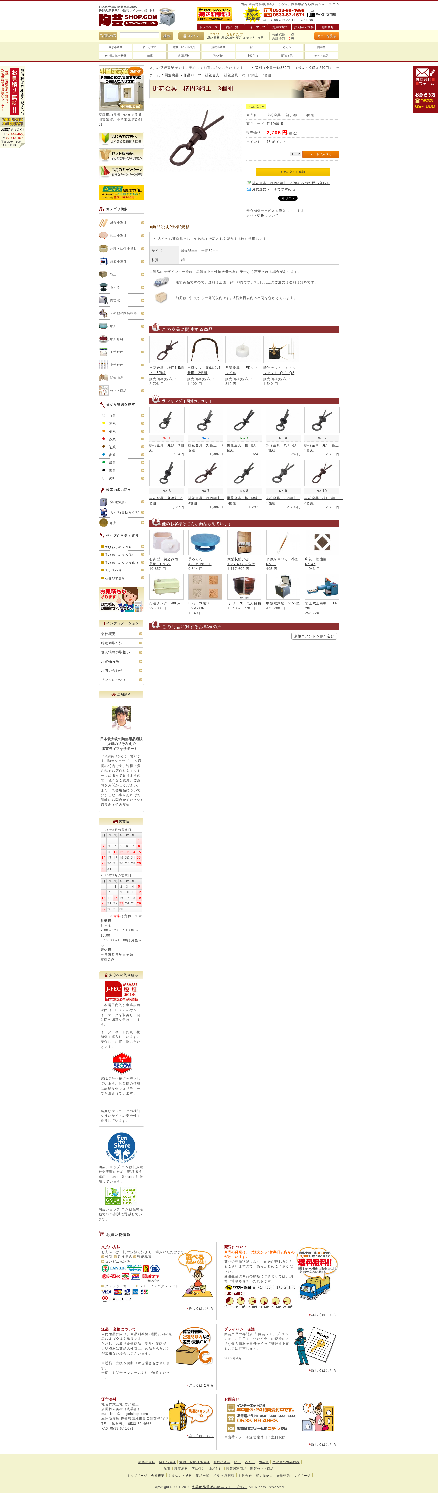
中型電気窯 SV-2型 (283, 603)
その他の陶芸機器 (115, 55)
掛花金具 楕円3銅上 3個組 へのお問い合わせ (291, 183)
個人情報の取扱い (115, 652)
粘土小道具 (150, 47)
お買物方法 (110, 661)
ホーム (154, 75)
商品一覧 (202, 1475)
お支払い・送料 (180, 1475)
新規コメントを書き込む (314, 636)
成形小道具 (115, 47)
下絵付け (218, 55)
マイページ (302, 1475)
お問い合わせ (112, 671)
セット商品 (321, 55)
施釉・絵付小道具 (184, 47)
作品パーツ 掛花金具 (202, 75)
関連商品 (287, 55)
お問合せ (245, 1475)
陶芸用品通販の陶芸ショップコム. (219, 1487)
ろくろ (287, 47)
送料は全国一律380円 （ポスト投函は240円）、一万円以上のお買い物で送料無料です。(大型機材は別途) (310, 68)
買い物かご (264, 1475)
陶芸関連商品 (236, 1468)
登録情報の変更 (231, 37)
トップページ (137, 1475)
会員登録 (283, 1475)
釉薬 (150, 55)
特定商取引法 (112, 643)
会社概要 (108, 634)
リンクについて (113, 680)
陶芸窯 (321, 47)
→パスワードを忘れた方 (224, 34)
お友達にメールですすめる (274, 189)
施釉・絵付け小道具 (194, 1462)
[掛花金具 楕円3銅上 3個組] (196, 171)
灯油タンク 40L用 (165, 603)
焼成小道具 (218, 47)
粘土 (253, 47)
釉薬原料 (184, 55)
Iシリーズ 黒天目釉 (244, 603)
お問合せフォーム (126, 1373)
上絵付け (252, 55)
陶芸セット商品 (262, 1468)
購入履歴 (213, 37)
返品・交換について (262, 215)
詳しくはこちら (201, 1308)
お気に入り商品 (253, 37)
